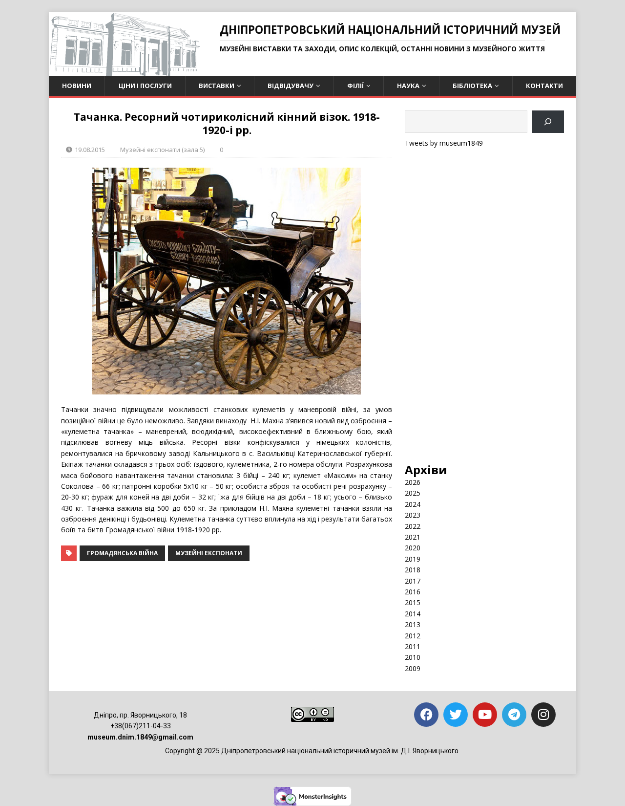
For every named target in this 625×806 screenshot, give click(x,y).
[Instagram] (543, 714)
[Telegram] (514, 714)
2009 (412, 668)
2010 (412, 657)
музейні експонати (208, 553)
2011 (412, 646)
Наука (408, 85)
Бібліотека (472, 85)
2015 (412, 602)
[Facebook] (426, 714)
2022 (412, 526)
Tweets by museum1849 (444, 143)
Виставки (216, 85)
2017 (412, 581)
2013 (412, 624)
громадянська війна (122, 553)
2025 (412, 493)
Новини (76, 85)
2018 (412, 569)
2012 (412, 635)
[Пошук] (548, 121)
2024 (412, 504)
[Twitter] (455, 714)
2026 (412, 482)
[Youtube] (485, 714)
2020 (412, 547)
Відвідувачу (290, 85)
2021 (412, 537)
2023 (412, 515)
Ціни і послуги (145, 85)
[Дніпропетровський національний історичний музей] (124, 70)
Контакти (544, 85)
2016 (412, 591)
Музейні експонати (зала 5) (162, 149)
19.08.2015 (90, 149)
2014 (412, 613)
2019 (412, 559)
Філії (355, 85)
